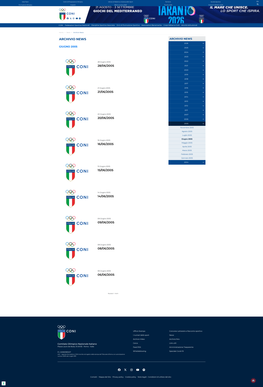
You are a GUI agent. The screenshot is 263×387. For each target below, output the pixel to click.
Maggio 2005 (187, 143)
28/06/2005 (106, 65)
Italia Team (25, 2)
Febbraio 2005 (187, 154)
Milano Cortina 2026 (120, 5)
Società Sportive (216, 2)
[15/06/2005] (77, 173)
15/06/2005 (105, 170)
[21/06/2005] (77, 94)
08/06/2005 (106, 248)
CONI (61, 25)
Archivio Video (139, 339)
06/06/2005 (106, 274)
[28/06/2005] (77, 68)
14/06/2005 (106, 196)
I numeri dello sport (141, 335)
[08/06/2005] (77, 251)
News (171, 335)
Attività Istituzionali (189, 25)
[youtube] (75, 17)
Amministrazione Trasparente (181, 347)
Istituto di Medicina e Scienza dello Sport (120, 2)
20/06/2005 (106, 118)
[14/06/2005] (77, 199)
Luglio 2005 (187, 135)
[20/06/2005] (77, 120)
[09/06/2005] (77, 225)
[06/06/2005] (77, 277)
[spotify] (78, 17)
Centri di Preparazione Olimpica (73, 2)
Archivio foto (174, 339)
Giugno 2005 (187, 139)
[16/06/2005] (77, 147)
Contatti (93, 377)
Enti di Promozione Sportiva (128, 25)
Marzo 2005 (187, 150)
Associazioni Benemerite (151, 25)
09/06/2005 (106, 222)
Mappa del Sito (105, 377)
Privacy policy (118, 377)
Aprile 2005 (187, 147)
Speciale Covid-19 (176, 351)
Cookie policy (130, 377)
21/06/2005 (105, 92)
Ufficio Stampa (139, 331)
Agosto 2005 (187, 131)
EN (258, 1)
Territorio (168, 2)
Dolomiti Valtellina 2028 (215, 5)
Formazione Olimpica (25, 5)
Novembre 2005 (187, 128)
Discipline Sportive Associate (103, 25)
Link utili (172, 343)
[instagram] (72, 17)
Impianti (73, 5)
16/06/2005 (106, 144)
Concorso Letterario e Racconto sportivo (185, 331)
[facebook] (66, 17)
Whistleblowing (139, 351)
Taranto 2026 (168, 5)
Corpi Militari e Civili (171, 25)
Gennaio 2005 (187, 158)
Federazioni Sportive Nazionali (77, 25)
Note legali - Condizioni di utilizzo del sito (154, 377)
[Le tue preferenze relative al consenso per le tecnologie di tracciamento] (4, 383)
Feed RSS (137, 347)
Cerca (135, 343)
